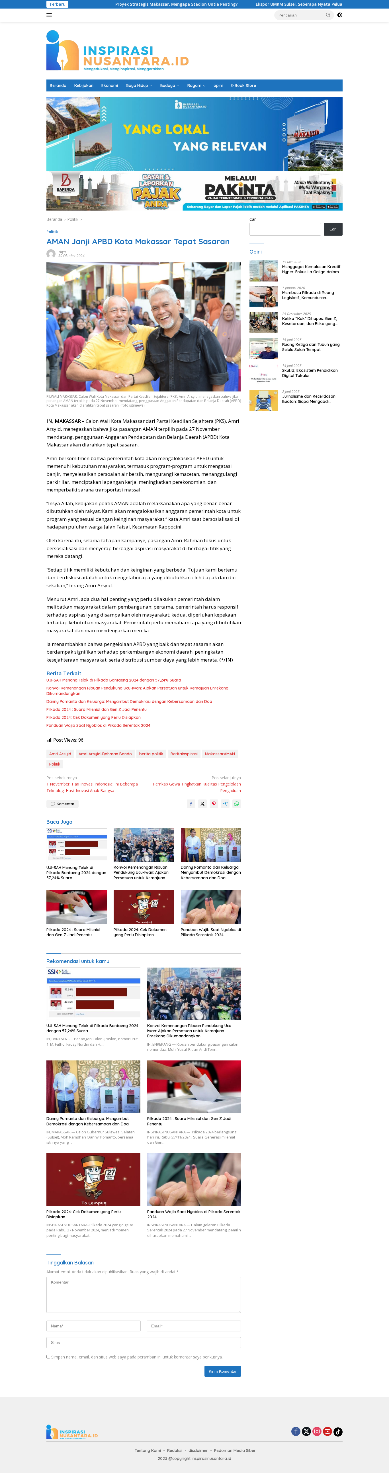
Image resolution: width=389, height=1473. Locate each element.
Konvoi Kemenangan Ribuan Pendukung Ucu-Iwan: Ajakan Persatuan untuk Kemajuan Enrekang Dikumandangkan (137, 691)
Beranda (58, 85)
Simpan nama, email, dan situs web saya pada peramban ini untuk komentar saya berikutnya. (137, 1357)
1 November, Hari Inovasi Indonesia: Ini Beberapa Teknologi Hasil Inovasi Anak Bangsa (92, 784)
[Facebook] (295, 1432)
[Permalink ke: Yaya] (51, 253)
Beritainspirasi (184, 753)
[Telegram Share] (225, 803)
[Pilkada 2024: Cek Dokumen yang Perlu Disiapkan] (144, 907)
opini (218, 85)
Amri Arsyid (60, 753)
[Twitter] (306, 1432)
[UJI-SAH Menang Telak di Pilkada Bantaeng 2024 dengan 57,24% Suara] (76, 845)
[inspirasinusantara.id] (117, 50)
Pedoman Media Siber (235, 1450)
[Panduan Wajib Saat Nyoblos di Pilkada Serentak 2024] (211, 907)
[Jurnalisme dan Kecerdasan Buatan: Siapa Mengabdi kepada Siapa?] (263, 400)
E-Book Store (243, 85)
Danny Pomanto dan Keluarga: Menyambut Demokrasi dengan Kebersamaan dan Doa (129, 701)
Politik (52, 231)
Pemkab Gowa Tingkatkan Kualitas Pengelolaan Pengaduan (197, 784)
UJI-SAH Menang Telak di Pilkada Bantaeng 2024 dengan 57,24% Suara (113, 680)
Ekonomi (109, 85)
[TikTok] (338, 1432)
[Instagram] (317, 1432)
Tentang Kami (148, 1450)
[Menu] (50, 15)
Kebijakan (83, 85)
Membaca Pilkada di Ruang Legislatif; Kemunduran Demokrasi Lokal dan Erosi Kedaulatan (308, 295)
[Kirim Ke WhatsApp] (236, 803)
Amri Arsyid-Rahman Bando (105, 753)
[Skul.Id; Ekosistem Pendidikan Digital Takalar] (263, 374)
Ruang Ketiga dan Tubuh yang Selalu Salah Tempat (311, 347)
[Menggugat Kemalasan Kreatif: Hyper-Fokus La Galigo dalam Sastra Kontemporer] (263, 270)
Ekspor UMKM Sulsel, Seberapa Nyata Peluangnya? (249, 4)
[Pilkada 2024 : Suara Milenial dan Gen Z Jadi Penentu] (76, 907)
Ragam (194, 85)
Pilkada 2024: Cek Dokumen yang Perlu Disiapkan (93, 717)
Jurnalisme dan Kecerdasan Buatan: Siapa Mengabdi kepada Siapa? (308, 399)
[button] (328, 14)
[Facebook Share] (191, 803)
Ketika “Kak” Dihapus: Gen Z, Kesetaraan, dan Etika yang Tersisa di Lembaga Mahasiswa (312, 321)
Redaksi (174, 1450)
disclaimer (198, 1450)
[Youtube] (327, 1432)
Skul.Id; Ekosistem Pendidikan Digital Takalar (310, 373)
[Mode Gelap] (340, 15)
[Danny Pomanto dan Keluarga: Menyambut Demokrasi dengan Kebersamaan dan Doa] (211, 845)
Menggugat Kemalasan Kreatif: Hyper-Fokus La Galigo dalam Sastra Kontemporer (311, 269)
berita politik (151, 753)
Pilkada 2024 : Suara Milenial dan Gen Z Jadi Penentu (96, 709)
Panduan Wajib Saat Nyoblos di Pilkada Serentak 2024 (98, 725)
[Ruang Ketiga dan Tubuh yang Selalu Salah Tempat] (263, 348)
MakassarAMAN (220, 753)
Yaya (62, 251)
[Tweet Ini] (202, 803)
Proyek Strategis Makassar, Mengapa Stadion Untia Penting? (120, 4)
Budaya (167, 85)
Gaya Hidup (137, 85)
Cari (253, 219)
